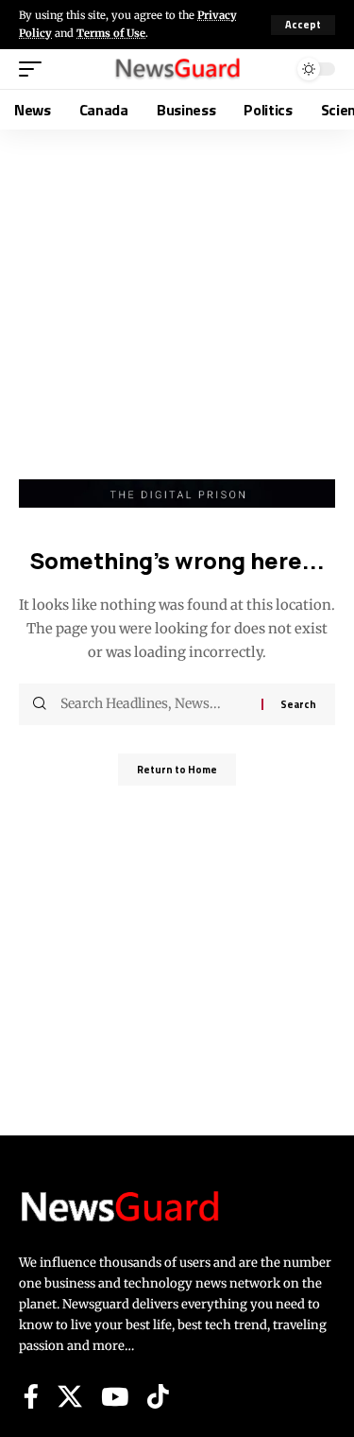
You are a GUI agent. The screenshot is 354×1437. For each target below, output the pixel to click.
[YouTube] (114, 1396)
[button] (303, 25)
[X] (70, 1396)
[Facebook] (31, 1396)
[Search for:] (153, 704)
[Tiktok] (158, 1396)
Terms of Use (110, 33)
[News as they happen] (177, 69)
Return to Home (177, 769)
